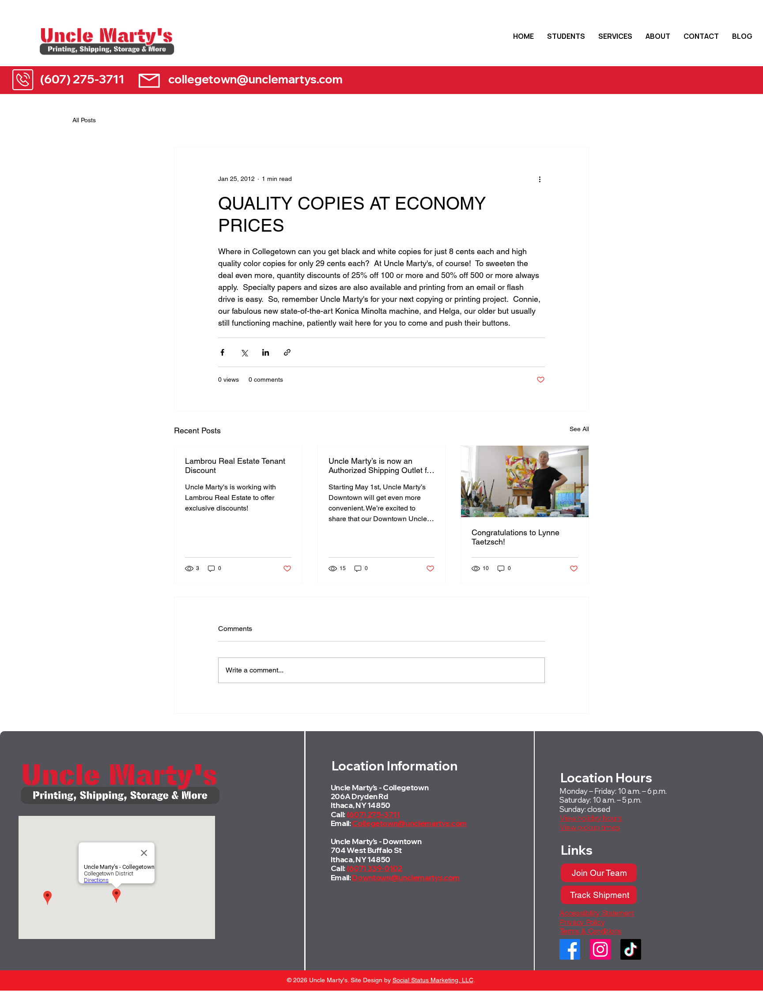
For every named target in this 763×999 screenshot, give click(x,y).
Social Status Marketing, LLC (433, 980)
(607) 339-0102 (374, 868)
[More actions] (539, 179)
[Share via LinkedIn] (265, 352)
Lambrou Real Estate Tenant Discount (235, 465)
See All (579, 428)
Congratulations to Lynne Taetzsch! (515, 537)
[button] (566, 36)
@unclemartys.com (432, 823)
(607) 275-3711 (82, 78)
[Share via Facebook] (222, 352)
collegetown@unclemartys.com (255, 79)
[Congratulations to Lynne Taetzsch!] (525, 481)
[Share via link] (287, 352)
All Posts (84, 120)
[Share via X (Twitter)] (244, 352)
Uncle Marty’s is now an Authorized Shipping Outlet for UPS (381, 465)
